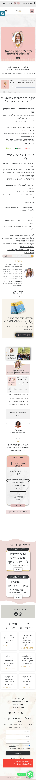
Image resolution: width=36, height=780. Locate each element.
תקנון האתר (12, 746)
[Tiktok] (6, 3)
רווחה (31, 118)
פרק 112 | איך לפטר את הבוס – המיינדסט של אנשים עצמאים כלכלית (9, 661)
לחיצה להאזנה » (27, 648)
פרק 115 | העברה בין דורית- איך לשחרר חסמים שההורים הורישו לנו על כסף (27, 640)
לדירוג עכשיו (25, 210)
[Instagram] (9, 3)
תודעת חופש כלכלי (18, 173)
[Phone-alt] (15, 3)
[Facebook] (11, 3)
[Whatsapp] (18, 3)
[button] (2, 13)
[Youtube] (4, 3)
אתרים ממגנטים (9, 777)
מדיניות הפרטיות (25, 749)
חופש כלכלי (14, 163)
